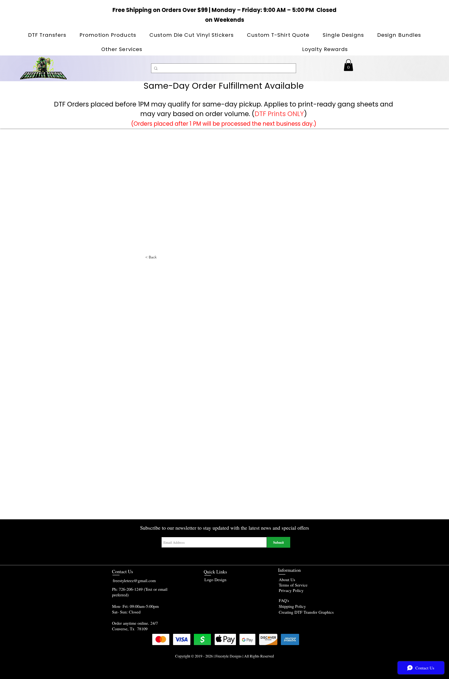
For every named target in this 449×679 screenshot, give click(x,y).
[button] (108, 35)
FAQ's (284, 600)
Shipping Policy (292, 606)
